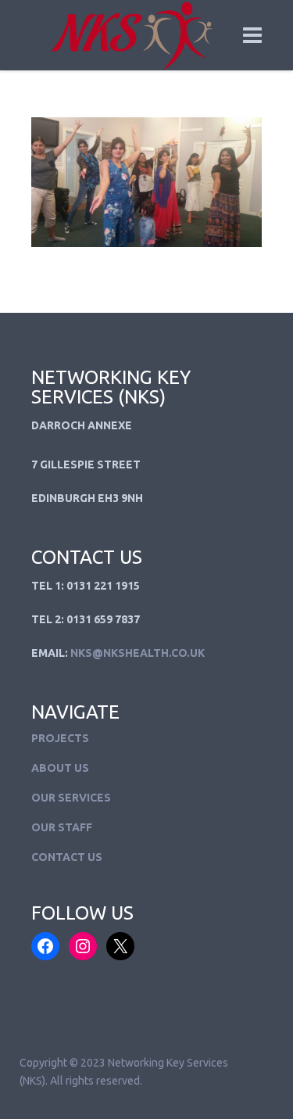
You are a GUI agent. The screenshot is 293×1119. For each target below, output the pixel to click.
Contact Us (66, 857)
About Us (60, 768)
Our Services (71, 797)
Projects (60, 738)
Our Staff (61, 827)
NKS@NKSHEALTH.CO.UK (137, 653)
